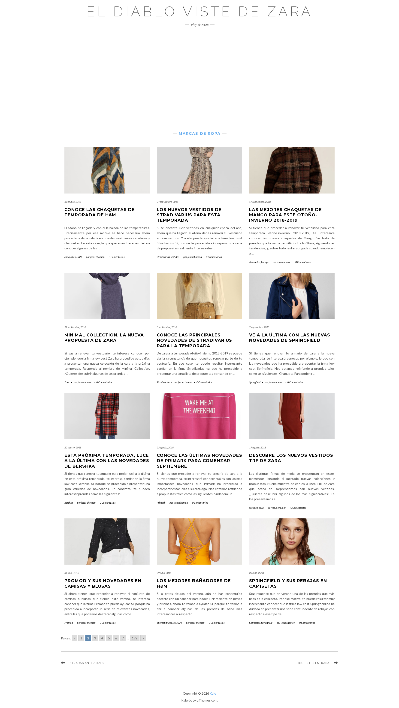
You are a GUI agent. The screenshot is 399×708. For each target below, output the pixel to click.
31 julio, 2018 (71, 572)
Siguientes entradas (313, 663)
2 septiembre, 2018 (259, 327)
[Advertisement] (199, 68)
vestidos (175, 256)
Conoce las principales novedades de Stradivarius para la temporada (194, 340)
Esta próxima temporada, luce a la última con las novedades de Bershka (106, 461)
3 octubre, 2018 (72, 201)
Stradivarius (163, 256)
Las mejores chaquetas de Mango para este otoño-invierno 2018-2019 (285, 215)
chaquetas (70, 256)
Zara (67, 382)
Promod (68, 622)
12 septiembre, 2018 (75, 327)
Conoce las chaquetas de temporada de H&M (99, 212)
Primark (161, 502)
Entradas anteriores (86, 663)
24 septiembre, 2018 (167, 201)
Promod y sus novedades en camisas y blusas (102, 583)
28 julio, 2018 (256, 572)
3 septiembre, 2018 (167, 327)
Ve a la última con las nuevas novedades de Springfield (289, 338)
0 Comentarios (116, 256)
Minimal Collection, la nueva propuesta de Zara (104, 338)
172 (134, 638)
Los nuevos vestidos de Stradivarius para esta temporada (189, 215)
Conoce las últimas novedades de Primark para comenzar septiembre (199, 461)
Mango (265, 261)
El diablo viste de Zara (199, 11)
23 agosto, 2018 (165, 447)
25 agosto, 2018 (72, 447)
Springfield (254, 382)
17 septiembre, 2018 (260, 201)
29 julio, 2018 (164, 572)
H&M (79, 256)
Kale (213, 693)
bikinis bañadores (166, 622)
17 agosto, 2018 (257, 447)
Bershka (68, 502)
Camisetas (254, 622)
